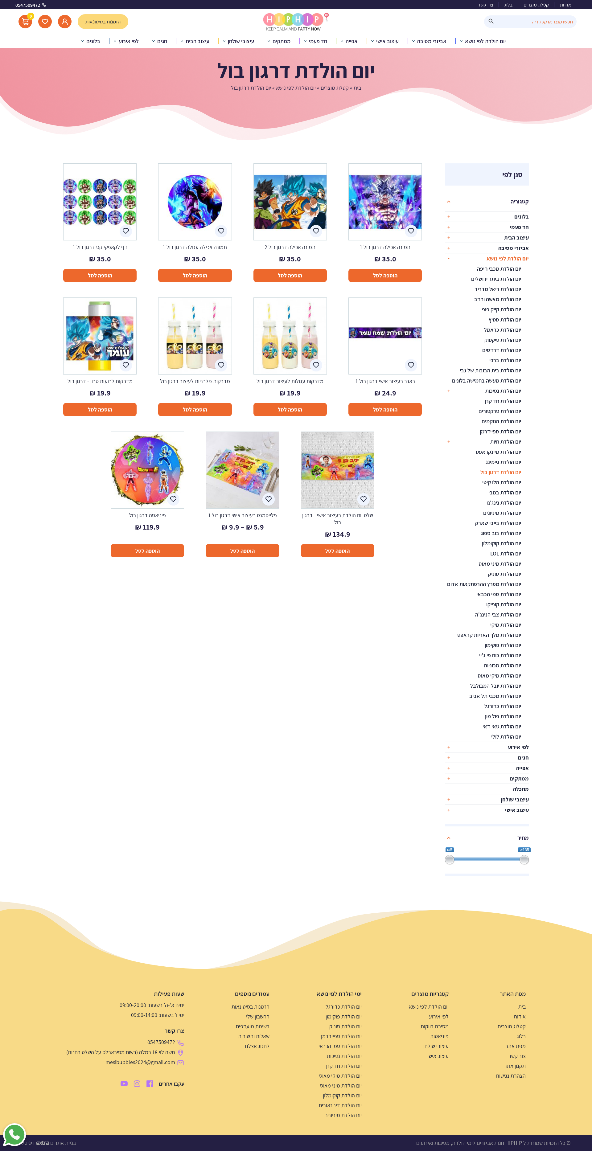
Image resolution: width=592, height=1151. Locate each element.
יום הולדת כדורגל (502, 706)
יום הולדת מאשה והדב (497, 299)
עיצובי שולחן (515, 799)
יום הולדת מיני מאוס (500, 563)
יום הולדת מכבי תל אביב (495, 695)
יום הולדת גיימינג (503, 461)
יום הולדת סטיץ (505, 319)
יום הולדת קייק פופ (501, 309)
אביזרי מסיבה (513, 248)
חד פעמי (519, 227)
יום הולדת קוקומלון (501, 543)
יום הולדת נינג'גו (504, 502)
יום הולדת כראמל (502, 329)
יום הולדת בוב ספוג (501, 533)
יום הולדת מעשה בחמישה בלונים (486, 380)
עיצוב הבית (516, 237)
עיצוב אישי (517, 809)
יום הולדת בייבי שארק (498, 522)
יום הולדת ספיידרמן (500, 431)
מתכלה (521, 789)
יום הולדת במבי (504, 492)
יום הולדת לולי (506, 736)
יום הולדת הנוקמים (501, 421)
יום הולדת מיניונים (502, 512)
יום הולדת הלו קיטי (501, 482)
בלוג (508, 5)
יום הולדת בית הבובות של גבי (490, 370)
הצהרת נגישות (511, 1075)
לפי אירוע (518, 747)
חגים (523, 757)
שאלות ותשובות (253, 1036)
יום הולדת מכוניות (502, 665)
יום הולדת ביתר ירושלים (496, 278)
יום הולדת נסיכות (503, 390)
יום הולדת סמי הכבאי (498, 594)
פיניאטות (439, 1036)
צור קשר (485, 5)
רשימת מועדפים (252, 1026)
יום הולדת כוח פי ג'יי (500, 655)
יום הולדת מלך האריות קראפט (489, 634)
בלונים (521, 216)
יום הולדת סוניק (504, 573)
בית (357, 87)
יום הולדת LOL (505, 553)
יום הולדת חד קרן (503, 400)
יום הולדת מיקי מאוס (499, 675)
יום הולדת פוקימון (503, 645)
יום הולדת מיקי (505, 624)
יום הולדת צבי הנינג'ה (498, 614)
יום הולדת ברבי (505, 360)
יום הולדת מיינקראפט (498, 451)
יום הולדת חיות (505, 441)
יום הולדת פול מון (503, 716)
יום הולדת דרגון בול (500, 472)
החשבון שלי (257, 1016)
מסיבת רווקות (435, 1026)
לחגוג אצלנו (257, 1046)
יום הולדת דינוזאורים (340, 1105)
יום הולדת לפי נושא (296, 87)
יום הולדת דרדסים (501, 350)
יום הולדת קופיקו (503, 604)
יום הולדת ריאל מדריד (498, 289)
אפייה (522, 768)
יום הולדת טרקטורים (500, 411)
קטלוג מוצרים (536, 5)
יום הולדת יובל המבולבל (495, 685)
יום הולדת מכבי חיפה (499, 268)
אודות (565, 5)
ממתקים (519, 778)
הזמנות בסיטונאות (250, 1006)
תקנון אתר (515, 1065)
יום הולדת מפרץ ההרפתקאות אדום (484, 584)
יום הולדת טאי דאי (502, 726)
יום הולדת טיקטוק (502, 339)
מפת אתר (515, 1046)
